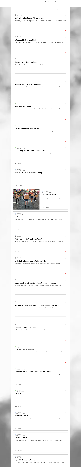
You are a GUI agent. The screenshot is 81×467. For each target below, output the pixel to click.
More (61, 9)
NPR (50, 9)
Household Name (31, 9)
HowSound (38, 9)
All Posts (14, 9)
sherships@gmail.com (55, 1)
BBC (19, 9)
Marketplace (44, 9)
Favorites (23, 9)
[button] (66, 9)
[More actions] (66, 15)
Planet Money (55, 9)
